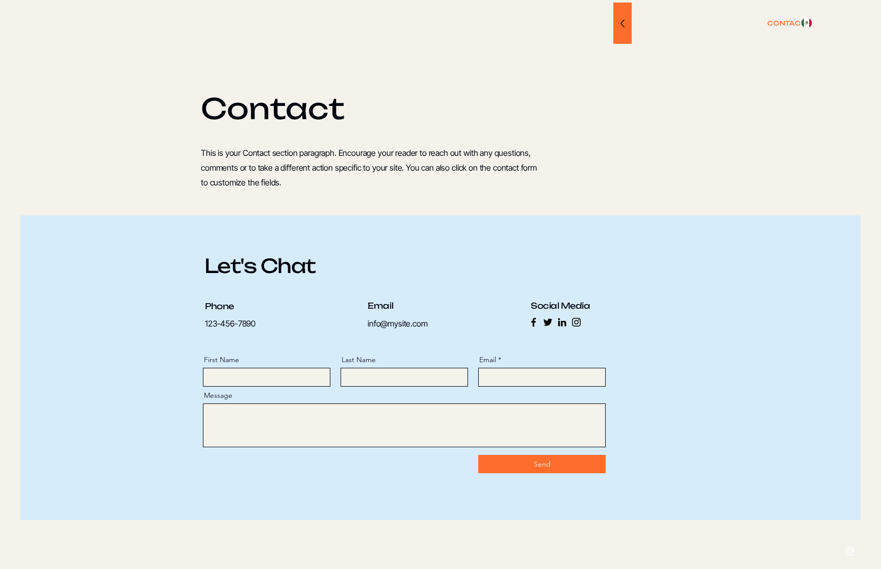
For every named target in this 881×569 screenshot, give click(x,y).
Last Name (359, 359)
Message (218, 395)
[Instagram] (576, 322)
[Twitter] (548, 322)
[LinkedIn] (562, 322)
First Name (221, 359)
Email (487, 359)
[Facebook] (533, 322)
